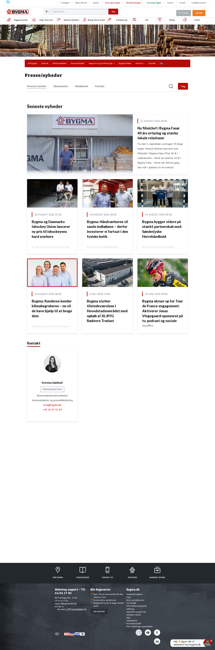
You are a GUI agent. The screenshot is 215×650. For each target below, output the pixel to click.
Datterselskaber (60, 63)
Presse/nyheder (77, 63)
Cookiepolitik (131, 620)
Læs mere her (99, 611)
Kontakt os (59, 606)
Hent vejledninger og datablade (139, 626)
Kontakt (182, 3)
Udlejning (130, 609)
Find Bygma (65, 3)
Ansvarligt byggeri (154, 3)
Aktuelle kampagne (133, 3)
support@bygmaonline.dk (65, 603)
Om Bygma (32, 63)
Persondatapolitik (133, 623)
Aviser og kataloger (112, 3)
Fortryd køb (131, 603)
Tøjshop (96, 3)
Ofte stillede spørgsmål (136, 606)
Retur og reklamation (135, 600)
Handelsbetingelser (134, 594)
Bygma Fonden (125, 63)
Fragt (128, 597)
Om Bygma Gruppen (198, 3)
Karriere (170, 3)
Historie (45, 63)
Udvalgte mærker (133, 615)
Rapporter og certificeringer (101, 63)
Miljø (128, 617)
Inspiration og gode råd (136, 612)
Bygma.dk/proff (81, 3)
